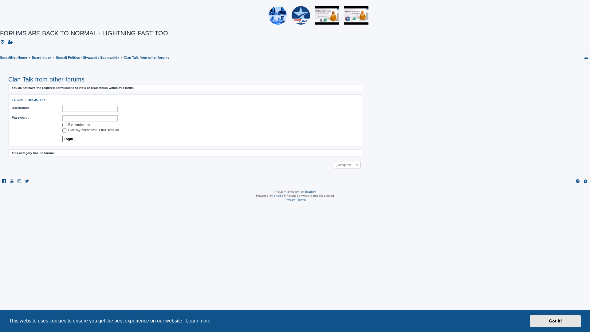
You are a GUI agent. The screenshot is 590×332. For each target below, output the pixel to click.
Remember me (78, 124)
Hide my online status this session (93, 130)
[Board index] (23, 15)
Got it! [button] (555, 320)
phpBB (279, 195)
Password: (20, 117)
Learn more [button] (198, 320)
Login (17, 100)
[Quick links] (586, 57)
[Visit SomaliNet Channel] (278, 15)
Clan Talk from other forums (46, 79)
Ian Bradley (308, 191)
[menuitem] (3, 42)
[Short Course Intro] (356, 15)
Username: (20, 108)
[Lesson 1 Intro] (327, 15)
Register (36, 100)
